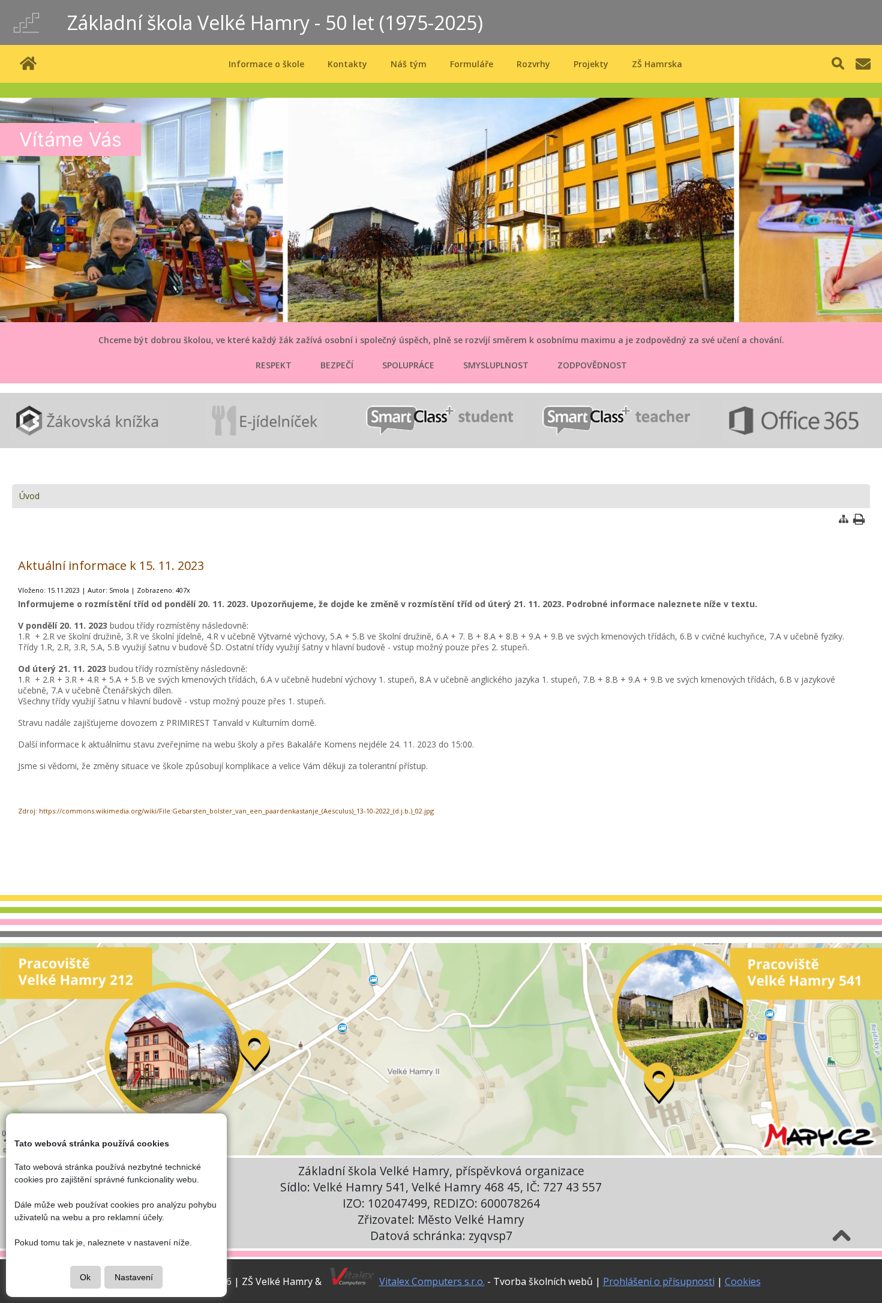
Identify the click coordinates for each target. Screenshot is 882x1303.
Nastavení (134, 1277)
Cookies (743, 1281)
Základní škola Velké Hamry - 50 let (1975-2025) (275, 22)
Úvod (29, 496)
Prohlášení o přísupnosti (659, 1281)
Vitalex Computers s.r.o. (432, 1281)
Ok (85, 1277)
